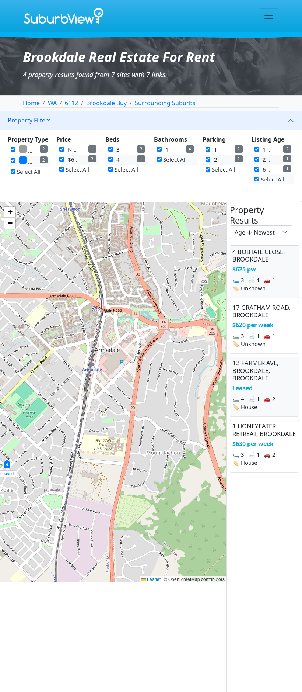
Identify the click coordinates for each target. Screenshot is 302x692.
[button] (9, 212)
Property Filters (29, 120)
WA (52, 103)
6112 (71, 103)
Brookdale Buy (106, 103)
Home (31, 103)
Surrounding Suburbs (165, 103)
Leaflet (153, 579)
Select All (28, 171)
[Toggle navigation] (269, 15)
